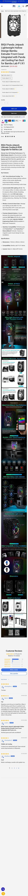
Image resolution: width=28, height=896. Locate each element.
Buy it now (14, 113)
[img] (5, 684)
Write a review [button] (14, 670)
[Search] (23, 6)
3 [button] (14, 768)
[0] (26, 6)
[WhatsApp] (12, 136)
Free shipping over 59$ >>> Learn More (14, 1)
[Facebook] (6, 136)
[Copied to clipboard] (14, 136)
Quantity (3, 99)
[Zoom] (24, 15)
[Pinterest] (10, 136)
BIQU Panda (4, 155)
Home (2, 11)
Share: (2, 136)
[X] (8, 136)
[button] (5, 72)
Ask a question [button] (14, 673)
